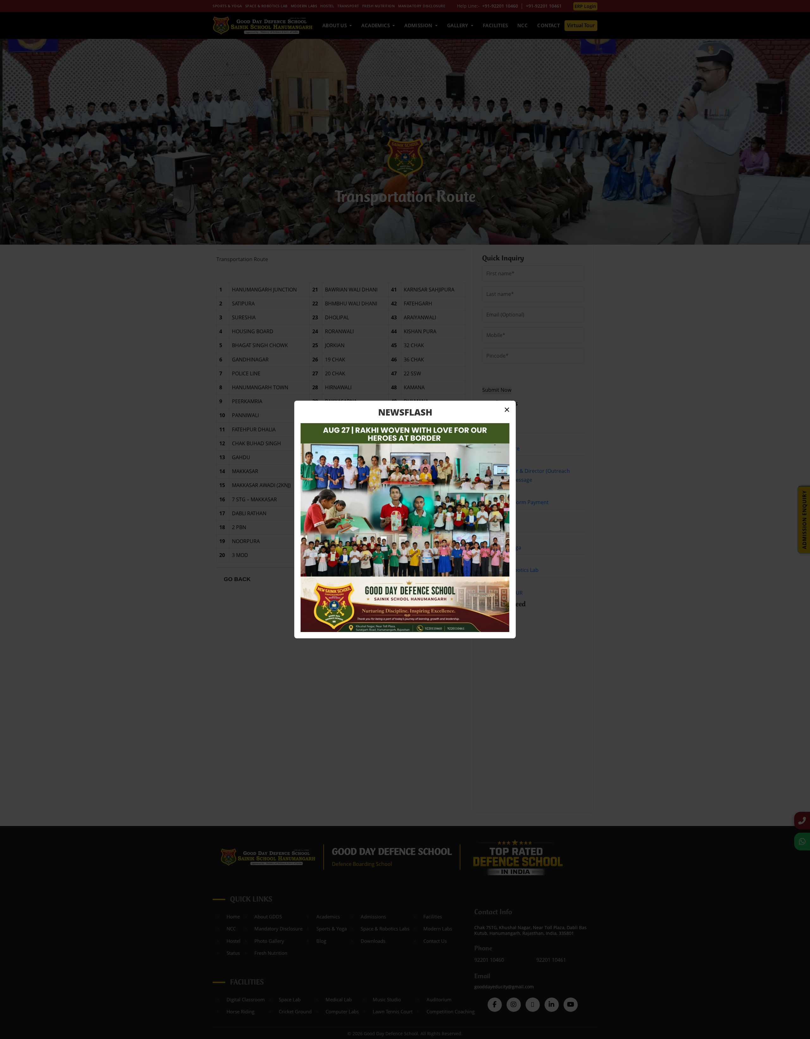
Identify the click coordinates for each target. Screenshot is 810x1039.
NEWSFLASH (405, 412)
